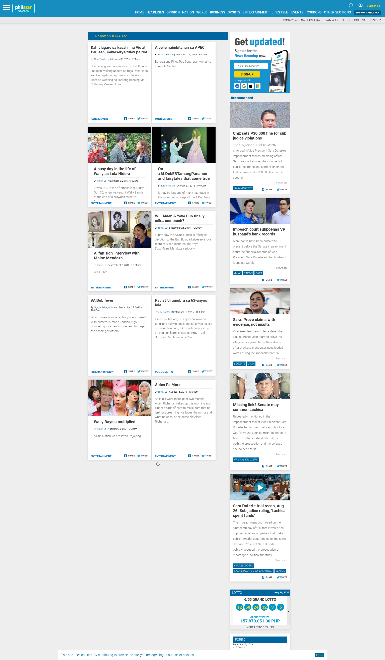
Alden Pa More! (168, 384)
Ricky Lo (101, 180)
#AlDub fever (102, 300)
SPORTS (234, 12)
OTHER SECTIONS (337, 12)
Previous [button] (231, 610)
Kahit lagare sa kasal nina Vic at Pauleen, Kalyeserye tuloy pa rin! (119, 49)
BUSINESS (217, 12)
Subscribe (373, 5)
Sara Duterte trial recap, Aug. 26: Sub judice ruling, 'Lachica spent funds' (259, 510)
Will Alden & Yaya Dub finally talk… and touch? (180, 218)
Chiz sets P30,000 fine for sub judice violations (259, 136)
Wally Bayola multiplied (114, 421)
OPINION (173, 12)
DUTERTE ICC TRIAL (354, 20)
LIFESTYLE (280, 12)
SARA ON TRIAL (311, 20)
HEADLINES (155, 12)
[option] (260, 610)
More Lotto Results (260, 627)
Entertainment (101, 203)
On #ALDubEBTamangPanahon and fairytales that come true (184, 173)
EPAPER (375, 20)
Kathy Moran (168, 185)
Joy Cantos (164, 312)
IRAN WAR (331, 20)
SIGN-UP (247, 74)
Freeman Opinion (102, 371)
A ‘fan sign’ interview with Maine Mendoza (117, 255)
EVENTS (297, 12)
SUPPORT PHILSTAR (367, 12)
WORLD (201, 12)
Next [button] (288, 610)
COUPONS (314, 12)
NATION (188, 12)
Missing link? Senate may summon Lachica (256, 407)
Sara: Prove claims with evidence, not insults (254, 322)
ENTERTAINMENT (256, 12)
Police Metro (164, 371)
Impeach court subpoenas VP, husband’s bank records (259, 231)
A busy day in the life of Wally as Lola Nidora (115, 171)
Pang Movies (99, 118)
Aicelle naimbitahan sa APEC (180, 47)
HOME (139, 12)
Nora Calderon (101, 59)
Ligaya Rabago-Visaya (105, 307)
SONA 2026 (290, 20)
